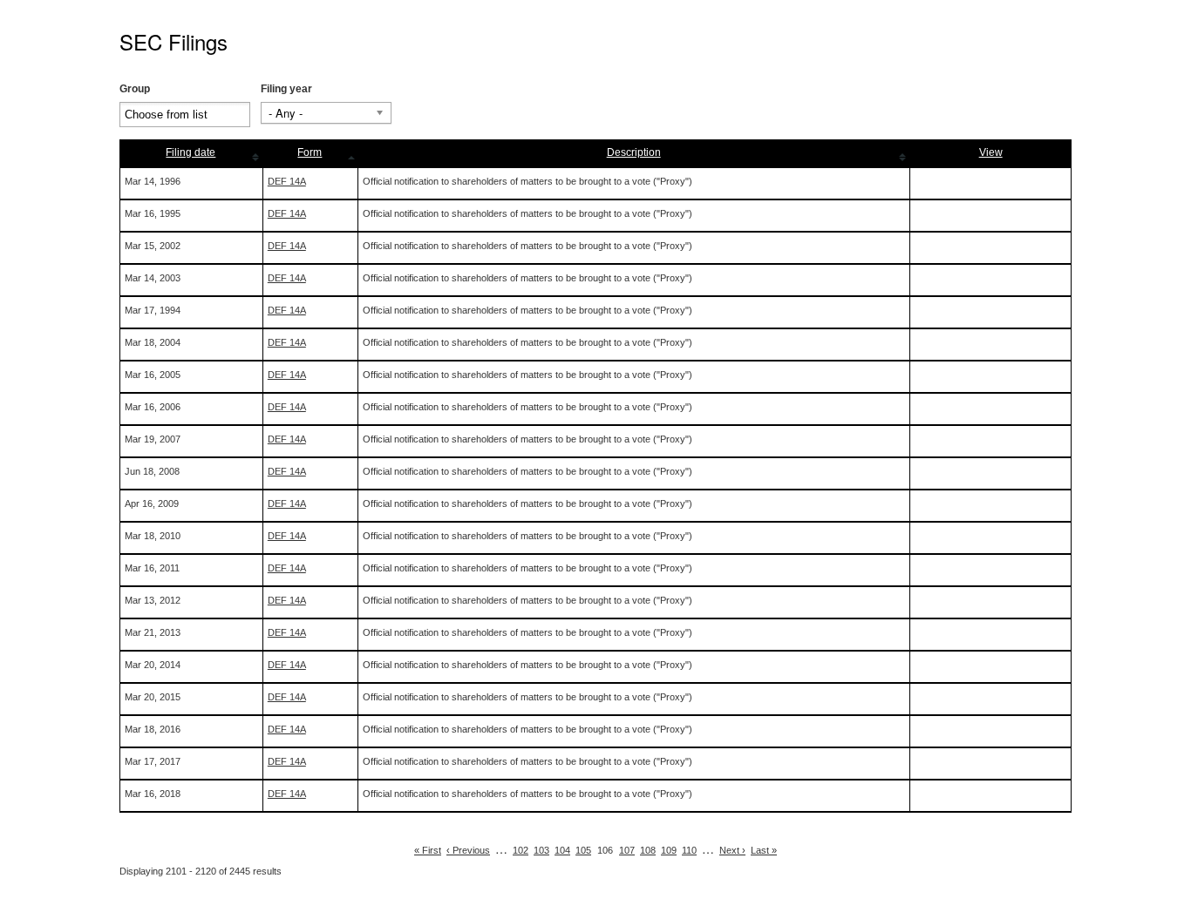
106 (605, 850)
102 (520, 850)
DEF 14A (287, 181)
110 (689, 850)
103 (541, 850)
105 (583, 850)
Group (134, 89)
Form (309, 152)
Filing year (286, 89)
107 (627, 850)
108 (648, 850)
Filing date (190, 152)
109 (669, 850)
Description (634, 152)
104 (562, 850)
